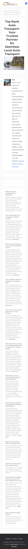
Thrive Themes (14, 544)
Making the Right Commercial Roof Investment (10, 193)
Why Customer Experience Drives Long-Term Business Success (13, 245)
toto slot (20, 164)
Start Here (14, 538)
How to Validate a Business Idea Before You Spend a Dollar (13, 281)
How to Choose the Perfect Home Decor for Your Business (13, 311)
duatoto (21, 161)
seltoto (14, 164)
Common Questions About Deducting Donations (13, 464)
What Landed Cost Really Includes (12, 513)
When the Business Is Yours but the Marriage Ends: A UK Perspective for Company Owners (13, 346)
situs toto (15, 166)
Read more (15, 239)
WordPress (14, 546)
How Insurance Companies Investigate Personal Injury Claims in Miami (13, 404)
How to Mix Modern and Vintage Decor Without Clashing (12, 216)
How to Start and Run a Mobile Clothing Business (12, 442)
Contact (20, 538)
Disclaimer (8, 538)
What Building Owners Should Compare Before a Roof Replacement (13, 377)
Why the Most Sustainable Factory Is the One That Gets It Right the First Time (13, 478)
